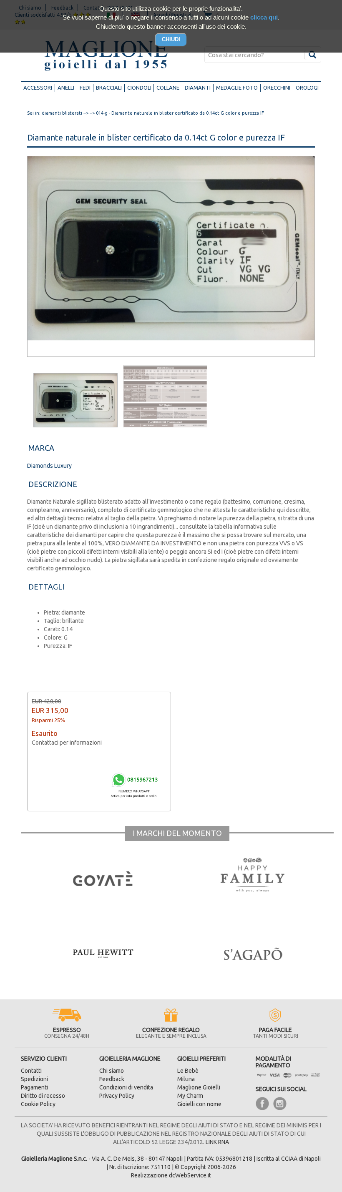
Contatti (31, 1070)
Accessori (39, 87)
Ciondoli (139, 87)
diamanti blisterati (62, 112)
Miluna (186, 1079)
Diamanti (198, 87)
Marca (41, 448)
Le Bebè (188, 1070)
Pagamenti (34, 1087)
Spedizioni (34, 1079)
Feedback (111, 1079)
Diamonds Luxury (49, 465)
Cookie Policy (38, 1104)
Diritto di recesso (43, 1095)
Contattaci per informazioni (67, 742)
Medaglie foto (237, 87)
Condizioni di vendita (126, 1087)
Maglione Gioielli (198, 1087)
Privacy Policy (116, 1095)
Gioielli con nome (199, 1104)
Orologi (307, 87)
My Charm (190, 1095)
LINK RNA (217, 1142)
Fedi (85, 87)
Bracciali (109, 87)
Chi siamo (111, 1070)
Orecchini (276, 87)
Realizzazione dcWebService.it (171, 1175)
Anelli (66, 87)
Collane (167, 87)
